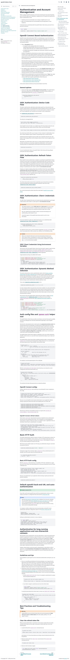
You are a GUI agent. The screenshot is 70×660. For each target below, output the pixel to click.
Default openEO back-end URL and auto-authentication (63, 35)
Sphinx (65, 658)
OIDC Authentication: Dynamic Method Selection (63, 25)
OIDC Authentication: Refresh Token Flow (63, 16)
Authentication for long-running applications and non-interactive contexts (63, 38)
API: (5, 25)
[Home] (19, 5)
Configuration (3, 22)
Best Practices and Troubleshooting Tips (61, 44)
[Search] (59, 2)
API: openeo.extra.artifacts (5, 26)
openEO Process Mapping (5, 28)
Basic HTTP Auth (60, 31)
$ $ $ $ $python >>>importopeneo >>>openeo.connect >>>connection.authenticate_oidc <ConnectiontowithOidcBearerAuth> (38, 306)
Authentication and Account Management (8, 17)
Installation (3, 9)
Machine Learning (4, 20)
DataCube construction (5, 19)
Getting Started (3, 11)
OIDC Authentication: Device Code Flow (63, 13)
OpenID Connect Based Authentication (62, 9)
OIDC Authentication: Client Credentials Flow (63, 19)
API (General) (3, 24)
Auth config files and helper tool (62, 27)
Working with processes (5, 13)
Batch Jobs (2, 14)
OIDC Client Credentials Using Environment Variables (64, 22)
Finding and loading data (5, 12)
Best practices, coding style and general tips (8, 30)
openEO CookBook (4, 23)
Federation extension (4, 31)
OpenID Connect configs (63, 29)
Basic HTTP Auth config (63, 32)
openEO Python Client (4, 8)
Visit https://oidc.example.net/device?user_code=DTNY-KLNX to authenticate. (38, 130)
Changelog (3, 33)
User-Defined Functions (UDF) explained (8, 18)
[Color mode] (62, 2)
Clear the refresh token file (63, 45)
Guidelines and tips (62, 41)
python (38, 260)
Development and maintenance (6, 29)
